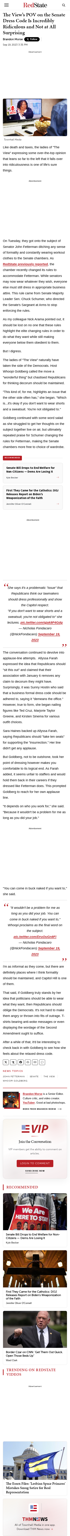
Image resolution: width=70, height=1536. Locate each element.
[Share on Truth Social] (13, 1062)
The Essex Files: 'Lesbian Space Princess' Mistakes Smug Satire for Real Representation (36, 1487)
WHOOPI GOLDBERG (15, 1081)
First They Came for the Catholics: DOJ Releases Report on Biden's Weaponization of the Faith (33, 1295)
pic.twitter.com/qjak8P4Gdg (41, 622)
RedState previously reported (25, 264)
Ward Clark (11, 1360)
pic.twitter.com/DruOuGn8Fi (35, 937)
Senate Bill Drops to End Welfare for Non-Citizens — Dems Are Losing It (33, 1236)
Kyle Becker (12, 1242)
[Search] (63, 5)
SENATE (34, 1076)
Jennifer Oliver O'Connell (19, 1303)
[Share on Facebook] (21, 1062)
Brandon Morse (13, 39)
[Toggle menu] (6, 5)
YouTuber (29, 1102)
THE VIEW (49, 1076)
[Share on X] (6, 1062)
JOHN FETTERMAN (14, 1076)
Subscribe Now (35, 1171)
